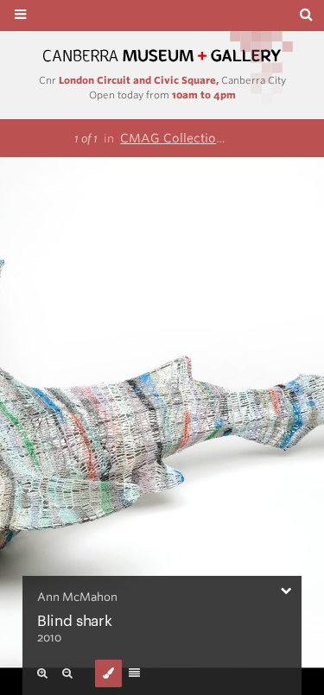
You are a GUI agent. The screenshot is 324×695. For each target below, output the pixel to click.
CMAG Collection (172, 138)
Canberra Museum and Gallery (162, 55)
